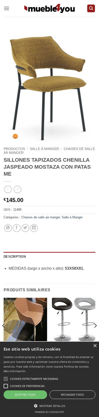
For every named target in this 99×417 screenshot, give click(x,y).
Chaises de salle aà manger (40, 217)
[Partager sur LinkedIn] (34, 228)
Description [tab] (15, 256)
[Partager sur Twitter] (25, 228)
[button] (6, 8)
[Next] (95, 335)
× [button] (95, 346)
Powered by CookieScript (49, 412)
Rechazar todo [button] (72, 394)
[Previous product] (17, 189)
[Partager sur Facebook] (17, 228)
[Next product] (8, 189)
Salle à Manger (44, 149)
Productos (14, 149)
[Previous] (4, 335)
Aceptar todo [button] (25, 394)
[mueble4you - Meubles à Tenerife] (49, 8)
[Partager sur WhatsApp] (8, 228)
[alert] (49, 379)
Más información (15, 371)
